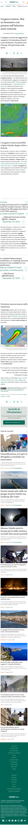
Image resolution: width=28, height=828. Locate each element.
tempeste (3, 396)
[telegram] (25, 820)
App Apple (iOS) (14, 750)
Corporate (14, 762)
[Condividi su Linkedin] (14, 53)
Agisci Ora (14, 766)
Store (7, 2)
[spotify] (12, 820)
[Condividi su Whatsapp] (18, 53)
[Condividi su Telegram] (21, 53)
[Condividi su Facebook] (7, 53)
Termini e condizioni (14, 791)
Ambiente (3, 640)
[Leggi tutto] (26, 431)
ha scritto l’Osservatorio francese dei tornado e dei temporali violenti (14, 164)
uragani (25, 394)
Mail (14, 784)
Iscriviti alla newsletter (12, 422)
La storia (14, 782)
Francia (20, 394)
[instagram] (18, 820)
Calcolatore (14, 764)
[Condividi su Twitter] (10, 53)
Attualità (14, 746)
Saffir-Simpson (16, 82)
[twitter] (6, 820)
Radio (14, 755)
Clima (2, 468)
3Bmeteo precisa (17, 316)
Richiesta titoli (14, 760)
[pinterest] (9, 820)
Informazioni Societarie (14, 789)
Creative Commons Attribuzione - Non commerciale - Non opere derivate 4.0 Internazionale (13, 390)
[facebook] (3, 820)
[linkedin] (22, 820)
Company (14, 775)
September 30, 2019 (11, 221)
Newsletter (14, 748)
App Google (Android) (14, 753)
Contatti (14, 777)
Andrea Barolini (20, 33)
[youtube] (15, 820)
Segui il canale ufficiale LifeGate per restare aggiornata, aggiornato (14, 380)
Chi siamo (14, 780)
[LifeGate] (14, 2)
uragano (22, 170)
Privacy (14, 786)
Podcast (14, 757)
